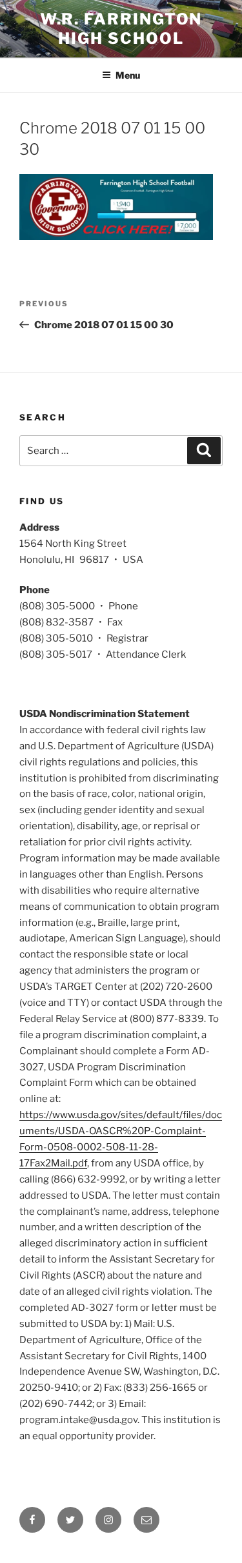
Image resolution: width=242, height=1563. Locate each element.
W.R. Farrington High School (121, 29)
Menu (128, 75)
